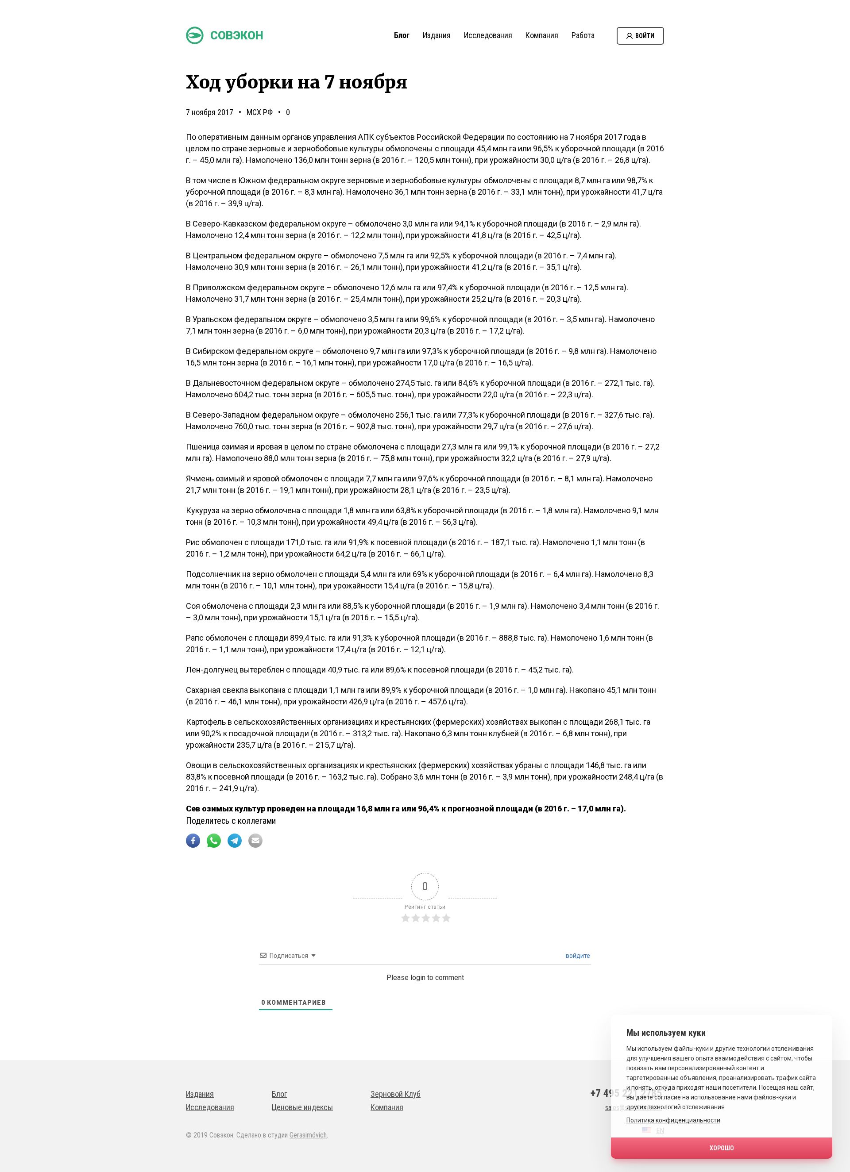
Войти (644, 35)
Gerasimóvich (308, 1135)
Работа (583, 35)
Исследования (488, 35)
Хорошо (722, 1148)
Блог (402, 35)
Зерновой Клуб (396, 1094)
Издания (437, 35)
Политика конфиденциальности (673, 1120)
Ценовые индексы (302, 1107)
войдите (577, 955)
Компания (541, 35)
